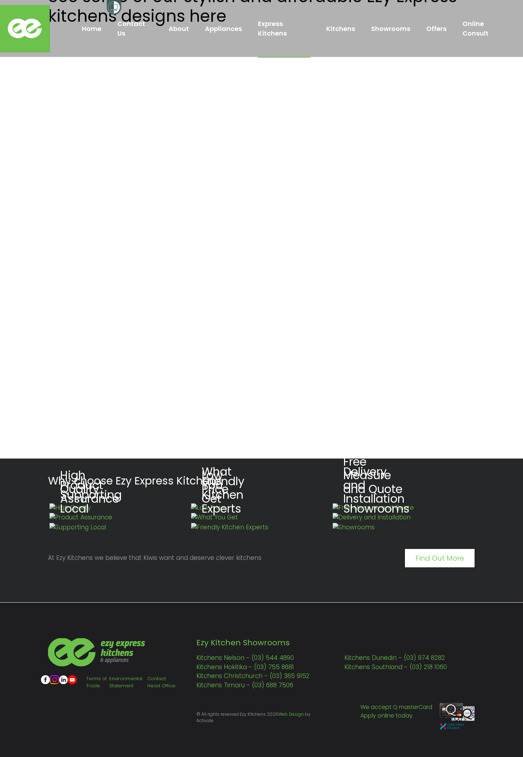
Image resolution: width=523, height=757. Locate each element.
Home (91, 28)
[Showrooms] (354, 527)
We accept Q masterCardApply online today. (396, 711)
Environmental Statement (125, 682)
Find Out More (440, 558)
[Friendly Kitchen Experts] (229, 527)
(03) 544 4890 (273, 657)
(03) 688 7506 (272, 685)
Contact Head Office (161, 682)
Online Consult (475, 28)
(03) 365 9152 (290, 676)
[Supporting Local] (77, 527)
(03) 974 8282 (424, 657)
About (179, 28)
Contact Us (131, 28)
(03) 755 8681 (274, 667)
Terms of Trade (96, 682)
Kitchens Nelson (220, 657)
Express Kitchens (272, 28)
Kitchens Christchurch (229, 676)
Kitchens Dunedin (370, 657)
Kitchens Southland (373, 667)
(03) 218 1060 (428, 667)
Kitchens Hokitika (221, 667)
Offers (436, 28)
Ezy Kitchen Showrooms (243, 642)
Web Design (291, 714)
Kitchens (340, 28)
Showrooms (390, 28)
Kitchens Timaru (220, 685)
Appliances (223, 28)
